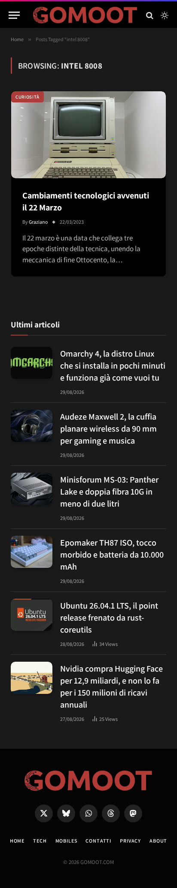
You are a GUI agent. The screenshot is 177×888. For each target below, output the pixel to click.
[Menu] (14, 15)
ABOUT (158, 840)
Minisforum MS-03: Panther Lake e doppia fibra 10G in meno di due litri (109, 491)
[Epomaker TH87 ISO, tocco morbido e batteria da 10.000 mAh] (31, 552)
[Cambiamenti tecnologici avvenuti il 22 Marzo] (88, 134)
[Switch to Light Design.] (163, 15)
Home (17, 840)
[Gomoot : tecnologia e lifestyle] (85, 15)
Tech (39, 840)
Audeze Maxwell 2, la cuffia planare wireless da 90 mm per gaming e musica (108, 428)
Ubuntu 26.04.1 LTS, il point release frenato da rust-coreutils (109, 617)
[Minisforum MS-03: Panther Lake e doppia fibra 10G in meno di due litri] (31, 489)
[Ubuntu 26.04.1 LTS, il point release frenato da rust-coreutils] (31, 615)
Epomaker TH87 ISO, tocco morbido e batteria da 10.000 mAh (112, 554)
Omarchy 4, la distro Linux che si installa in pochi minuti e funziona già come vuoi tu (112, 365)
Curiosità (27, 97)
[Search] (149, 15)
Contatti (98, 840)
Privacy (130, 840)
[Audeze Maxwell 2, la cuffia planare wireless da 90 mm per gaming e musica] (31, 426)
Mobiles (66, 840)
